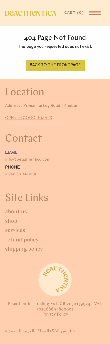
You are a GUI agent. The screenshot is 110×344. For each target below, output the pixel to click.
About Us (16, 212)
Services (15, 231)
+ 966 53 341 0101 (20, 174)
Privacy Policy (55, 314)
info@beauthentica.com (27, 160)
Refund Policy (21, 240)
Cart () (75, 13)
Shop (11, 221)
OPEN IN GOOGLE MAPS (28, 118)
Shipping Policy (24, 249)
